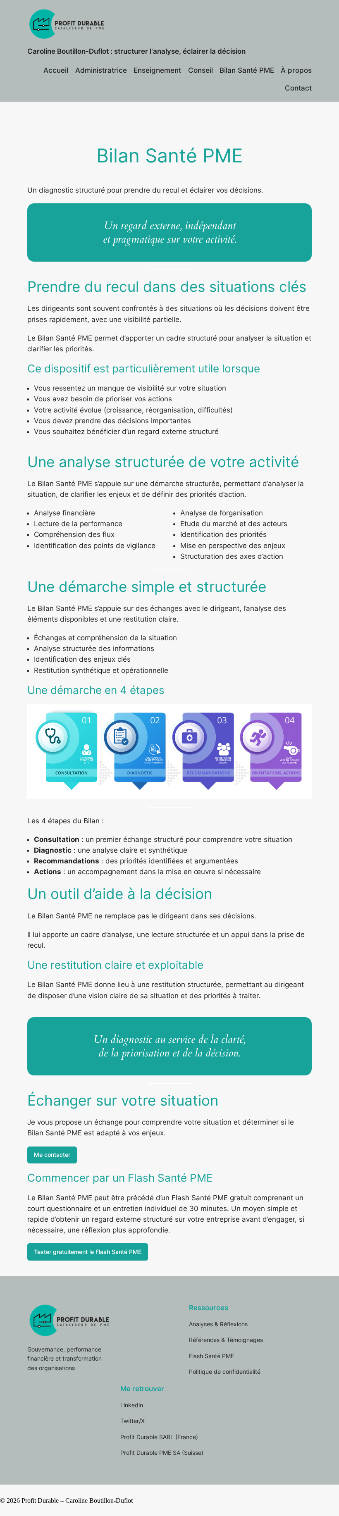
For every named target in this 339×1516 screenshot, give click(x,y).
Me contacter (52, 1154)
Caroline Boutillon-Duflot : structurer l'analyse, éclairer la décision (136, 51)
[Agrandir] (301, 715)
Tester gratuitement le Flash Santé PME (87, 1251)
